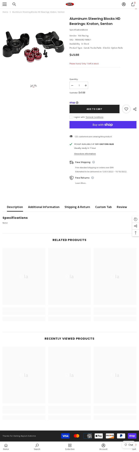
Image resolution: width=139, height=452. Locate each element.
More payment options (103, 130)
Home (5, 12)
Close (136, 8)
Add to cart (94, 109)
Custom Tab (103, 207)
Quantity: (74, 79)
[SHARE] (133, 109)
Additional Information (44, 207)
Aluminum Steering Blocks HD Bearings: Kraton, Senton (95, 21)
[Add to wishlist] (126, 109)
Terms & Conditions (94, 117)
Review (122, 207)
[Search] (14, 4)
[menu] (5, 4)
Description (15, 207)
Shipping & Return (77, 207)
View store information (85, 153)
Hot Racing (83, 35)
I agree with (79, 117)
